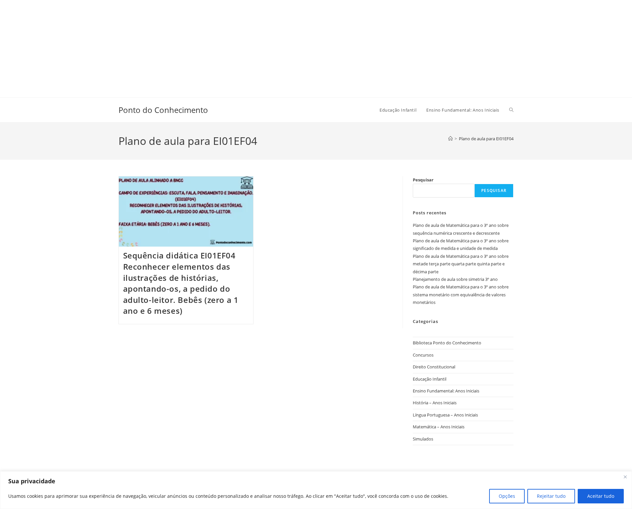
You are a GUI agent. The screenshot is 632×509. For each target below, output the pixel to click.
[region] (316, 490)
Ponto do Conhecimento (163, 109)
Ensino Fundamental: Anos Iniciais (446, 391)
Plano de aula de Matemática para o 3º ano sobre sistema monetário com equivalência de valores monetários (461, 294)
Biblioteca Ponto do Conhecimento (447, 343)
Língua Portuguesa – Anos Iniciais (445, 415)
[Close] (625, 477)
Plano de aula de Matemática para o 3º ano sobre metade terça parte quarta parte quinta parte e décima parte (461, 264)
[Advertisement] (197, 46)
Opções (507, 496)
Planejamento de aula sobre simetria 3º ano (455, 279)
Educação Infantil (429, 379)
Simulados (423, 439)
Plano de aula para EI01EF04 (486, 139)
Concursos (423, 355)
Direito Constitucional (434, 367)
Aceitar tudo (600, 496)
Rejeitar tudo (551, 496)
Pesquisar (423, 180)
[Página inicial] (450, 139)
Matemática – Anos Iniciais (438, 427)
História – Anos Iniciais (435, 403)
